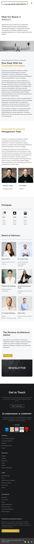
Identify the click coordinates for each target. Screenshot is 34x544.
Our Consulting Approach (8, 438)
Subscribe (8, 355)
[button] (31, 3)
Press (3, 478)
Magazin (4, 456)
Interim (3, 502)
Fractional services (6, 507)
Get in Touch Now (17, 406)
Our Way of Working (7, 441)
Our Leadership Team (7, 445)
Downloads (4, 460)
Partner (3, 465)
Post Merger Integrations (8, 509)
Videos (3, 463)
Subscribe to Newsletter (10, 531)
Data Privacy (5, 485)
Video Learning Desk (7, 468)
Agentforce (4, 497)
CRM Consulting (6, 511)
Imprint (3, 487)
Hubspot (4, 443)
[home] (14, 3)
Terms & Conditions (6, 483)
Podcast (4, 458)
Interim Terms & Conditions (8, 480)
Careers (3, 448)
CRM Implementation (7, 504)
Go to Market (5, 499)
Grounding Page (6, 475)
